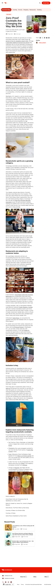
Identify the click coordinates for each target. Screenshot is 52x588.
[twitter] (3, 582)
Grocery (20, 9)
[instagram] (8, 582)
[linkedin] (40, 38)
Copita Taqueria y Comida (25, 307)
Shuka (22, 463)
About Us (22, 576)
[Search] (40, 3)
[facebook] (44, 38)
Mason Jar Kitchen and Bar (24, 456)
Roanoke (17, 467)
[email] (47, 38)
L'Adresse (24, 465)
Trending (39, 9)
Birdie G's (26, 330)
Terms (18, 584)
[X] (42, 38)
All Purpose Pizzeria (18, 327)
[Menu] (2, 3)
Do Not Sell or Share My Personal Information (33, 584)
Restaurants (33, 9)
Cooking (15, 9)
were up (8, 388)
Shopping (25, 9)
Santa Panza (16, 318)
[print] (49, 38)
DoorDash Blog (6, 9)
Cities (34, 576)
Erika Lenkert (42, 42)
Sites (45, 576)
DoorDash (49, 584)
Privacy (22, 584)
